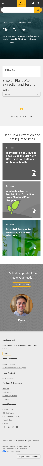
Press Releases (8, 420)
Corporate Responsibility (11, 417)
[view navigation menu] (3, 3)
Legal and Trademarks (9, 446)
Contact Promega (9, 364)
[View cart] (38, 3)
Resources (7, 399)
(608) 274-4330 (8, 379)
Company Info (8, 410)
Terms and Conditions (9, 449)
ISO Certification (8, 413)
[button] (38, 10)
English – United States (28, 456)
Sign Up (7, 354)
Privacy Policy (23, 446)
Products (6, 389)
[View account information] (33, 3)
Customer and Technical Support (14, 368)
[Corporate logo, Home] (21, 3)
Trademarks (23, 449)
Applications (7, 392)
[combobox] (17, 10)
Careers (5, 424)
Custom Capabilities (10, 396)
